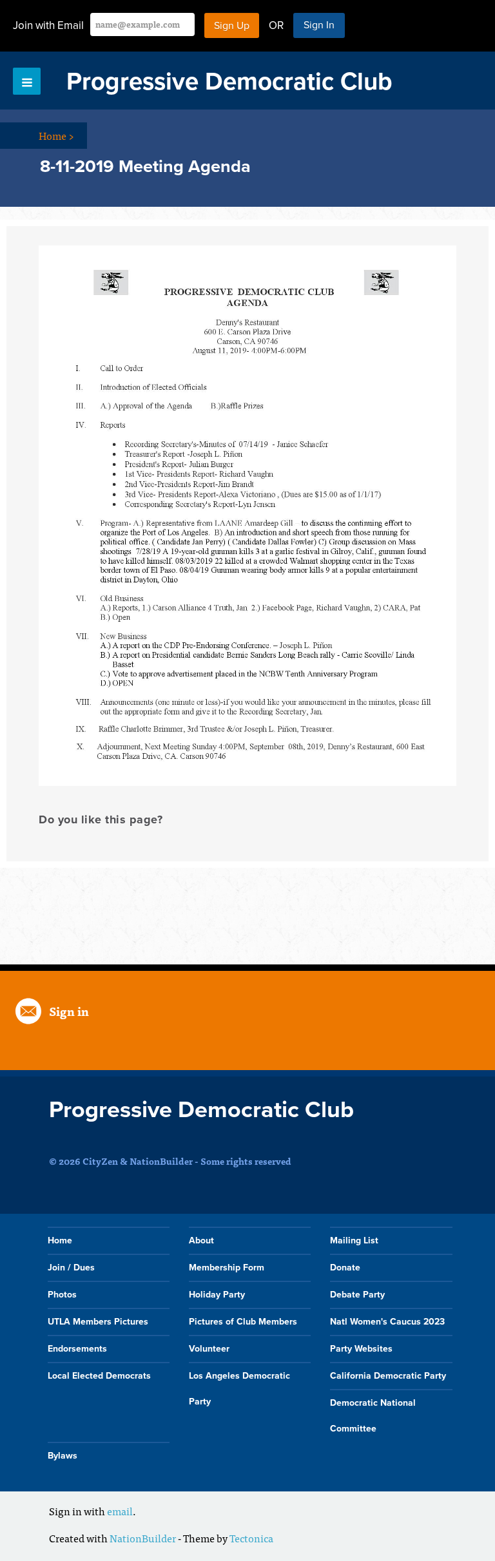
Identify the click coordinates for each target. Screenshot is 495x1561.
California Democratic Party (388, 1375)
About (201, 1240)
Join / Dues (71, 1267)
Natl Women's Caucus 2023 (387, 1321)
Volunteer (209, 1348)
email (120, 1510)
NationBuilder (143, 1537)
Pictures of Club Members (243, 1321)
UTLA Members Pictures (98, 1321)
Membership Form (226, 1267)
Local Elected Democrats (99, 1375)
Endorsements (77, 1348)
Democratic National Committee (373, 1415)
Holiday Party (217, 1294)
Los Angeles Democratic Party (239, 1388)
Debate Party (357, 1294)
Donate (345, 1267)
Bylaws (62, 1455)
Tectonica (251, 1537)
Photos (62, 1294)
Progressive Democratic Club (229, 82)
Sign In (319, 25)
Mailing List (354, 1240)
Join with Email (48, 25)
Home (56, 135)
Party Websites (361, 1348)
